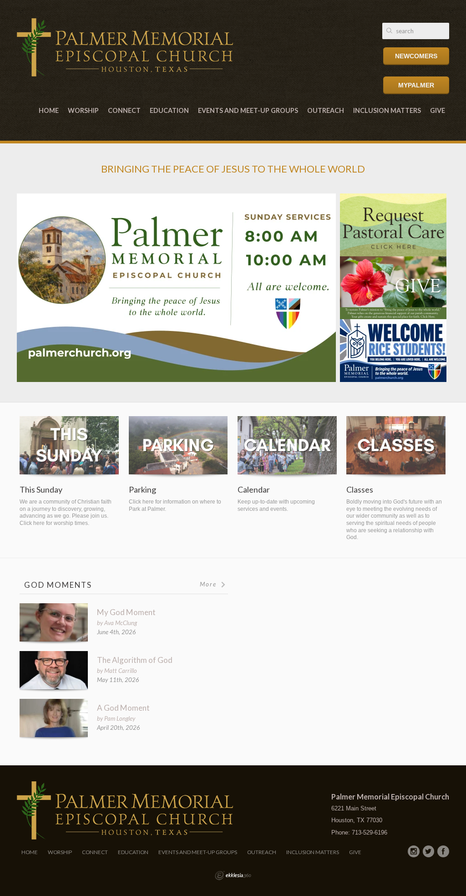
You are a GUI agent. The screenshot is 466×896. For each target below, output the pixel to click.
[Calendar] (287, 447)
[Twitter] (429, 851)
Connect (124, 110)
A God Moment (123, 708)
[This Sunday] (69, 447)
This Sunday (41, 489)
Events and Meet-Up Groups (248, 110)
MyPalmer (416, 85)
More (209, 584)
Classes (359, 489)
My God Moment (126, 612)
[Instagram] (414, 851)
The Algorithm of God (134, 660)
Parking (142, 489)
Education (169, 110)
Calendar (254, 489)
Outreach (325, 110)
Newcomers (416, 56)
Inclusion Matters (387, 110)
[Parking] (178, 447)
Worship (83, 110)
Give (437, 110)
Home (49, 110)
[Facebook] (443, 851)
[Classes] (396, 447)
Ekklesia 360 (233, 875)
